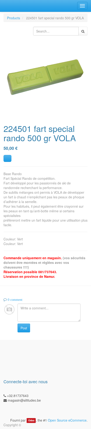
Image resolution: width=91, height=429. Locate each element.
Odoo (31, 420)
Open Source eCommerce (67, 420)
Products (13, 18)
